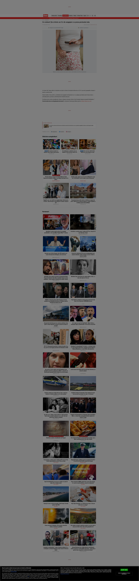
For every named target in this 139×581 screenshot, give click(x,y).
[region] (69, 573)
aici (28, 576)
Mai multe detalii (14, 571)
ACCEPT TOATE (124, 569)
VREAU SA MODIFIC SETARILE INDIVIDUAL (124, 574)
